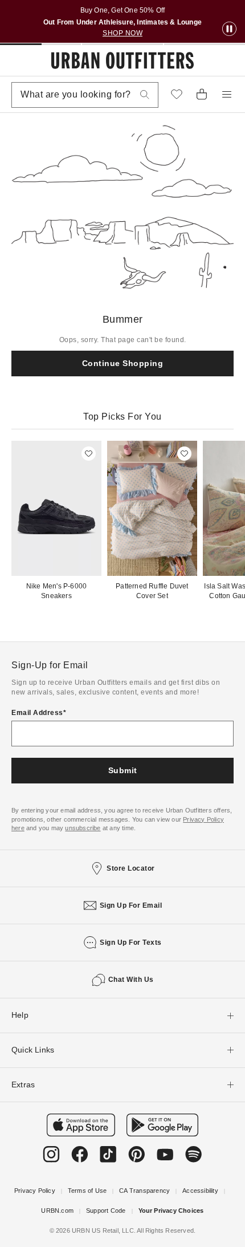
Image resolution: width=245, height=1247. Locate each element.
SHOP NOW (122, 33)
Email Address (37, 713)
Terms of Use (87, 1190)
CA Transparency (144, 1190)
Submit (122, 770)
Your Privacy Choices (171, 1210)
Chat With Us (131, 980)
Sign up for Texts (131, 943)
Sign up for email (131, 905)
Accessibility (200, 1190)
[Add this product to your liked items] (88, 453)
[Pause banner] (229, 29)
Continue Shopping (123, 363)
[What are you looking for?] (145, 95)
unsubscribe (82, 827)
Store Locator (131, 868)
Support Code (105, 1210)
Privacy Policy (34, 1190)
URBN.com (57, 1210)
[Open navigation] (226, 94)
